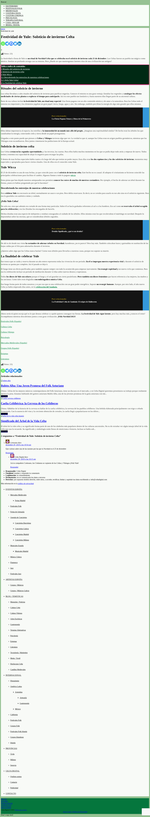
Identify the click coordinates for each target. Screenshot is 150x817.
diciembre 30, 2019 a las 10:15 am (23, 459)
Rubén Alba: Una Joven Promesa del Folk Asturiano (32, 385)
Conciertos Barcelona (23, 523)
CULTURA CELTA (13, 13)
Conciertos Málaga (22, 540)
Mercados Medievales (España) (14, 343)
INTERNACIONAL (13, 675)
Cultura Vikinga (7, 332)
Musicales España (17, 546)
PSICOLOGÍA (11, 18)
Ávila (12, 754)
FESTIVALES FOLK (14, 8)
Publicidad (14, 788)
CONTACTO (11, 793)
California (14, 715)
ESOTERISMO (12, 6)
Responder (10, 453)
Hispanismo (14, 681)
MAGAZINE (6, 808)
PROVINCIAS (11, 748)
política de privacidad (26, 484)
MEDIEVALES (12, 11)
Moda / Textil (15, 658)
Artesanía (23, 698)
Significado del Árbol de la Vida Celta (23, 420)
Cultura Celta (6, 327)
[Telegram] (7, 44)
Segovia (13, 765)
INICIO (4, 799)
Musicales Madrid (21, 551)
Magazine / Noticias (17, 602)
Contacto (13, 782)
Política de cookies (21, 810)
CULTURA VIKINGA (14, 15)
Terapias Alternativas (18, 630)
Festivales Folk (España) (11, 321)
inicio (3, 29)
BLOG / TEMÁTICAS (14, 596)
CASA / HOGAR (12, 22)
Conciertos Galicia (22, 529)
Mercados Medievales (18, 495)
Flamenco (14, 563)
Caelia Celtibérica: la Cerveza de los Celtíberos (29, 403)
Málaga (13, 760)
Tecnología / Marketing (19, 653)
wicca (73, 175)
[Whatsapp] (3, 44)
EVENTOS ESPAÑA (14, 489)
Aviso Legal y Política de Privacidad (75, 812)
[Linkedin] (19, 44)
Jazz (11, 568)
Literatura (5, 359)
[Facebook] (11, 44)
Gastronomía (15, 624)
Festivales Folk (15, 506)
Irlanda (12, 743)
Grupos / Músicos (16, 585)
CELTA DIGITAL (13, 771)
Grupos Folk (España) (10, 348)
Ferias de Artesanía (17, 512)
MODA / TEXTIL (13, 25)
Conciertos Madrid (22, 534)
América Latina (16, 686)
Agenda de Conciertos (18, 517)
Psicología (5, 337)
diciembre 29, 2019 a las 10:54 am (18, 445)
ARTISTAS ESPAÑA (14, 579)
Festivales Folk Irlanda (18, 732)
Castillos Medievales (18, 670)
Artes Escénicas (16, 619)
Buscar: (4, 2)
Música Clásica (16, 557)
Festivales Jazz (15, 574)
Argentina (18, 692)
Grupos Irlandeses (17, 737)
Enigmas (4, 354)
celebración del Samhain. (46, 287)
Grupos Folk (15, 726)
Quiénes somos (16, 777)
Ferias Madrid (20, 501)
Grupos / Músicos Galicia (19, 591)
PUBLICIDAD (7, 803)
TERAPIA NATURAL (14, 20)
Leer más (4, 396)
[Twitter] (15, 44)
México (18, 709)
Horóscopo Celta (16, 664)
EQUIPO (4, 801)
